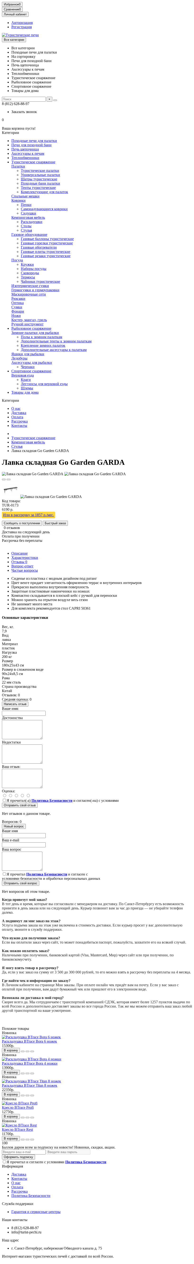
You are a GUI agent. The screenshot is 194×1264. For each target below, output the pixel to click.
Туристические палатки (40, 171)
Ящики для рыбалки (27, 354)
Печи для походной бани (31, 145)
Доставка (18, 413)
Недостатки (11, 742)
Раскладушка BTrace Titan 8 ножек (29, 1085)
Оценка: (8, 791)
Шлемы (27, 388)
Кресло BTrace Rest (17, 1129)
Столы (26, 226)
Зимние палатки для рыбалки (35, 333)
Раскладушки (31, 222)
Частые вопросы (24, 570)
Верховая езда (22, 375)
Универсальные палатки (40, 175)
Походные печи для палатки (34, 141)
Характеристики (24, 558)
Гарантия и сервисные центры (36, 1212)
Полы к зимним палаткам (41, 337)
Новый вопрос (14, 826)
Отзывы (19, 562)
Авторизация (22, 23)
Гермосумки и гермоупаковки (35, 290)
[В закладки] (4, 479)
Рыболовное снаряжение (31, 328)
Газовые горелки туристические (47, 243)
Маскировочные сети (28, 294)
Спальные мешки (25, 196)
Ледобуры (19, 358)
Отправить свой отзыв (20, 805)
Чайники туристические (40, 281)
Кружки (27, 264)
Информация (12, 1166)
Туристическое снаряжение (33, 162)
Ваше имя (10, 831)
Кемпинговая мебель (28, 217)
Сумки (16, 307)
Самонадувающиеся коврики (44, 209)
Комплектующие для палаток (44, 192)
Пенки (26, 205)
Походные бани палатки (40, 183)
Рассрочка (19, 421)
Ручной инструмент (27, 324)
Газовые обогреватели (39, 247)
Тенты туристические (38, 188)
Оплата (17, 417)
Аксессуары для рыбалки (31, 362)
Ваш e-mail (10, 840)
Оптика (17, 303)
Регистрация (21, 27)
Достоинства (12, 718)
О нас (16, 408)
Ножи (16, 316)
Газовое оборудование (29, 235)
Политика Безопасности (30, 1196)
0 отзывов (12, 528)
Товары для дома (25, 392)
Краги (26, 380)
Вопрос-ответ (22, 566)
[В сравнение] (8, 479)
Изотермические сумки (30, 286)
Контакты (19, 426)
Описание (19, 553)
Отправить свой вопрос (20, 883)
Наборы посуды (33, 269)
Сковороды (30, 273)
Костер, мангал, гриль (29, 320)
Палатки (18, 166)
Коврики (18, 200)
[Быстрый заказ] (23, 1051)
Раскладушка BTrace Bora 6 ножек (29, 1041)
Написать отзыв (15, 704)
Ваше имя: (10, 709)
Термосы (28, 277)
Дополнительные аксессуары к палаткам (54, 350)
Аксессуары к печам (27, 153)
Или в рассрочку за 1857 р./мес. (28, 515)
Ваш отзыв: (11, 767)
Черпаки (28, 367)
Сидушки (28, 213)
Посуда (17, 260)
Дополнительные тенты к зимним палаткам (56, 341)
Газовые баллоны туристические (47, 239)
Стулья (26, 230)
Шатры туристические (39, 179)
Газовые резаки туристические (46, 256)
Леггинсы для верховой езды (44, 384)
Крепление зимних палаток (43, 345)
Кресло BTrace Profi (18, 1107)
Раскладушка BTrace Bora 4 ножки (29, 1063)
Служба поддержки (17, 1204)
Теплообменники (25, 158)
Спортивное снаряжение (31, 371)
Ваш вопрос (11, 849)
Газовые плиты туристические (45, 252)
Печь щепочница (25, 149)
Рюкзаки (18, 299)
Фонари (17, 311)
